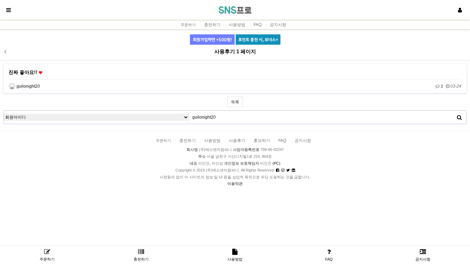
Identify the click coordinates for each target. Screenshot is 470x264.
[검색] (459, 117)
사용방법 (237, 25)
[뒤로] (5, 51)
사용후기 (237, 141)
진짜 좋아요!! (24, 72)
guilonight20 (27, 86)
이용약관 (235, 184)
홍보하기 (262, 141)
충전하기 (212, 25)
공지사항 (278, 25)
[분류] (8, 10)
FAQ (257, 25)
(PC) (276, 163)
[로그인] (459, 10)
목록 (235, 102)
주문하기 (188, 25)
